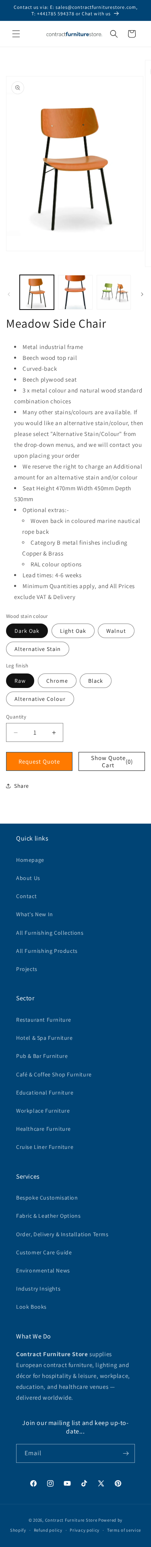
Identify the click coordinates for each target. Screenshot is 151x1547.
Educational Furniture (45, 1092)
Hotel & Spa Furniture (44, 1037)
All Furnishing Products (47, 950)
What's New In (34, 914)
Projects (26, 969)
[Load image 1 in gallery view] (37, 292)
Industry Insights (38, 1288)
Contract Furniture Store (71, 1520)
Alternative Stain (37, 649)
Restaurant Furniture (43, 1019)
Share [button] (21, 785)
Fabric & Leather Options (48, 1215)
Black (95, 680)
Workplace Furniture (43, 1110)
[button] (16, 34)
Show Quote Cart (112, 761)
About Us (28, 878)
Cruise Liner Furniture (44, 1146)
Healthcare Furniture (43, 1128)
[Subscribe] (125, 1453)
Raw (20, 680)
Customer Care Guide (44, 1252)
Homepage (30, 859)
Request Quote (39, 761)
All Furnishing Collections (50, 932)
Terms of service (124, 1530)
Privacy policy (84, 1530)
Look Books (31, 1306)
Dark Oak (26, 630)
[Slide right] (142, 294)
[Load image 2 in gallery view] (75, 292)
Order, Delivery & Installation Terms (62, 1234)
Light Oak (73, 630)
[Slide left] (9, 294)
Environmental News (43, 1270)
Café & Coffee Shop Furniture (54, 1074)
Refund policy (48, 1530)
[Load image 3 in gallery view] (114, 292)
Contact (26, 896)
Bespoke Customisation (47, 1197)
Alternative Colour (40, 698)
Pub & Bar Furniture (42, 1056)
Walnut (116, 630)
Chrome (57, 680)
